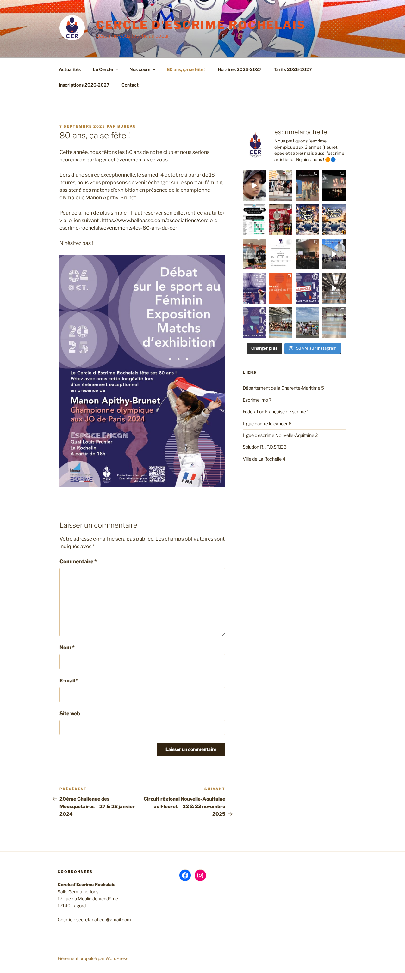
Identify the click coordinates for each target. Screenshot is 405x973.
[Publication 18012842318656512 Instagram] (254, 219)
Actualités (70, 69)
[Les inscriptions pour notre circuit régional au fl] (280, 254)
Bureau (126, 126)
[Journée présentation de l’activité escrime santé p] (254, 254)
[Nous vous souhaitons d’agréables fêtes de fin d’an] (334, 219)
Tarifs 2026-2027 (293, 69)
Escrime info (255, 399)
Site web (69, 713)
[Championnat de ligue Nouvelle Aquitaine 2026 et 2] (280, 219)
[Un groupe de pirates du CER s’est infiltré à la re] (334, 185)
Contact (130, 85)
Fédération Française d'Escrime (274, 411)
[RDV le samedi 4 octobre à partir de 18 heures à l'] (280, 288)
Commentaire (78, 562)
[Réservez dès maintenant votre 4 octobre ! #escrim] (254, 322)
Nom (67, 647)
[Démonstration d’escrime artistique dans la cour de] (334, 254)
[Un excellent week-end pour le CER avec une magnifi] (280, 185)
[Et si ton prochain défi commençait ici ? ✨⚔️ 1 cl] (254, 185)
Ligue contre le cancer (265, 423)
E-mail (68, 681)
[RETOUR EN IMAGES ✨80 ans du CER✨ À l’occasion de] (307, 254)
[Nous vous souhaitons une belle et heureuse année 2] (307, 219)
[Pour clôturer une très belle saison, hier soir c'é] (280, 322)
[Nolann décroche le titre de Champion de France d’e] (307, 185)
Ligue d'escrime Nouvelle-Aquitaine (278, 435)
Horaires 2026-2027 (240, 69)
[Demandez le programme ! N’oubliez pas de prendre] (254, 288)
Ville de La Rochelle (262, 459)
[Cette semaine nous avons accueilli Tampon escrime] (334, 322)
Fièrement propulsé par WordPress (93, 958)
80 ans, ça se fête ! (186, 69)
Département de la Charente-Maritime (281, 387)
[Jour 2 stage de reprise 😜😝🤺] (334, 288)
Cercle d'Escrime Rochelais (201, 25)
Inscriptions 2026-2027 (84, 85)
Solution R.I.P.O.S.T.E (263, 447)
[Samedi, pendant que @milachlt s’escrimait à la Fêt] (307, 322)
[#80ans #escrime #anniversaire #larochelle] (307, 288)
